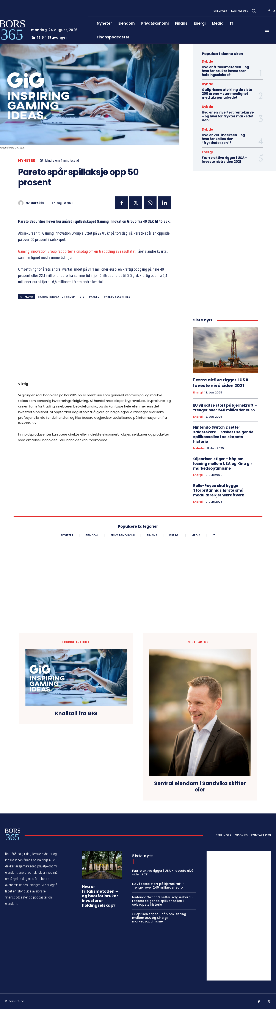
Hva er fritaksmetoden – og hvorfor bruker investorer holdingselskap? (225, 71)
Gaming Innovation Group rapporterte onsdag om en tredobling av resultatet (77, 251)
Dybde (207, 61)
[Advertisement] (94, 343)
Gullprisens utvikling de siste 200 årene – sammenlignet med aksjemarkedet (227, 93)
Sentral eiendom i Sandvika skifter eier (200, 786)
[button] (253, 11)
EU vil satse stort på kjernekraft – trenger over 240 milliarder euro (225, 408)
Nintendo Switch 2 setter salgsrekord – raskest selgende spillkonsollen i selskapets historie (223, 434)
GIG (82, 296)
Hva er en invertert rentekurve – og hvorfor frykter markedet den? (228, 116)
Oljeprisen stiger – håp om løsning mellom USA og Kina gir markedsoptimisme (222, 463)
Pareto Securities (117, 296)
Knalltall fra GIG (76, 714)
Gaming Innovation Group (56, 296)
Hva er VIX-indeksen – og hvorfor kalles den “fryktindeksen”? (223, 139)
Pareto (94, 296)
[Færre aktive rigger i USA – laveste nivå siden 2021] (225, 350)
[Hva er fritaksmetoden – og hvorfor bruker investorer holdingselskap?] (102, 865)
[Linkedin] (164, 202)
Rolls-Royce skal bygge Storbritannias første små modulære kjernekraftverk (218, 490)
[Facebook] (269, 11)
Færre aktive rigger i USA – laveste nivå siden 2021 (224, 159)
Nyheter (26, 160)
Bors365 (37, 203)
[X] (135, 202)
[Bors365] (22, 203)
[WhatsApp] (150, 202)
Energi (207, 152)
